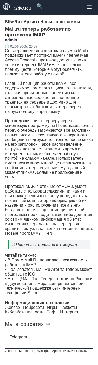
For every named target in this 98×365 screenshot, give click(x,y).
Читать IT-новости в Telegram (46, 244)
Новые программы (23, 233)
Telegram (18, 337)
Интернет (69, 312)
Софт (51, 312)
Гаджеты (68, 307)
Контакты (26, 351)
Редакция (43, 351)
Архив (56, 351)
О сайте (11, 351)
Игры (52, 307)
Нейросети (33, 307)
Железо (12, 307)
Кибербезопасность (24, 312)
